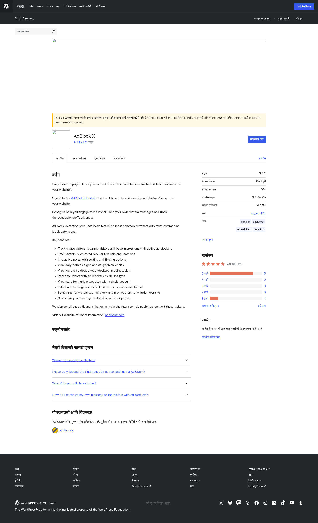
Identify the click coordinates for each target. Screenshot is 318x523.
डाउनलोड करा (256, 139)
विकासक (135, 480)
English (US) (258, 213)
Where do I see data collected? (73, 360)
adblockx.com (114, 315)
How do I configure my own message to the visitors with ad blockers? (100, 395)
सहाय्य (134, 474)
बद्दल (17, 468)
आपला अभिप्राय (210, 306)
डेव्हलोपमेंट (119, 158)
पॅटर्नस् (76, 486)
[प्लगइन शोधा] (53, 31)
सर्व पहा (262, 306)
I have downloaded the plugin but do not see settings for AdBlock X (98, 371)
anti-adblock (244, 229)
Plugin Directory (24, 18)
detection (259, 229)
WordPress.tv (141, 486)
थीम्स (75, 474)
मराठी (52, 503)
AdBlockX (80, 142)
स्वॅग (192, 486)
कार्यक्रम (194, 474)
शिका (134, 468)
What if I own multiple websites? (74, 383)
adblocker (258, 221)
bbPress (255, 480)
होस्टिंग (18, 480)
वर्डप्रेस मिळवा (304, 6)
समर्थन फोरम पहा (211, 337)
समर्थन (262, 158)
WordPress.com (259, 468)
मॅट (251, 474)
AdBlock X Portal (83, 198)
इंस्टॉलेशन (99, 158)
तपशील (60, 158)
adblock (245, 221)
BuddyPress (257, 486)
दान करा (195, 480)
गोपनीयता (19, 486)
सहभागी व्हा (195, 468)
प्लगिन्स (76, 480)
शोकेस (76, 468)
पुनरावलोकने (79, 158)
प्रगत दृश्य (207, 239)
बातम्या (18, 474)
